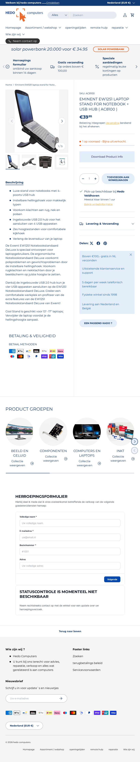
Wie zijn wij (13, 34)
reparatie (118, 27)
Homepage (13, 27)
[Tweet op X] (91, 243)
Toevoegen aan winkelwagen (118, 179)
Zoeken (78, 656)
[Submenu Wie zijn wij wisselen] (23, 34)
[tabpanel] (36, 255)
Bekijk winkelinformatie (98, 204)
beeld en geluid (19, 453)
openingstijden (75, 27)
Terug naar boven (70, 631)
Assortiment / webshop (41, 27)
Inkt (120, 451)
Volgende (112, 579)
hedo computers (21, 742)
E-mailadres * (27, 531)
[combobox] (82, 15)
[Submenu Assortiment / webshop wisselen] (60, 28)
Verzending (112, 122)
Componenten (53, 451)
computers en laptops (86, 453)
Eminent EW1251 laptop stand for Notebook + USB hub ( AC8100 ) (35, 84)
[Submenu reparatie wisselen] (126, 28)
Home (8, 84)
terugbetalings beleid (87, 663)
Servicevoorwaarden (87, 670)
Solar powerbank (111, 49)
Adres (23, 559)
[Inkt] (120, 432)
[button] (132, 15)
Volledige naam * (28, 516)
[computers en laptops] (87, 432)
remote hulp (99, 27)
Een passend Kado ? (98, 323)
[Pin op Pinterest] (105, 243)
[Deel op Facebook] (98, 243)
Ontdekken (52, 2)
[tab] (14, 182)
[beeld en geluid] (19, 432)
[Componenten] (53, 432)
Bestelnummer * (28, 545)
